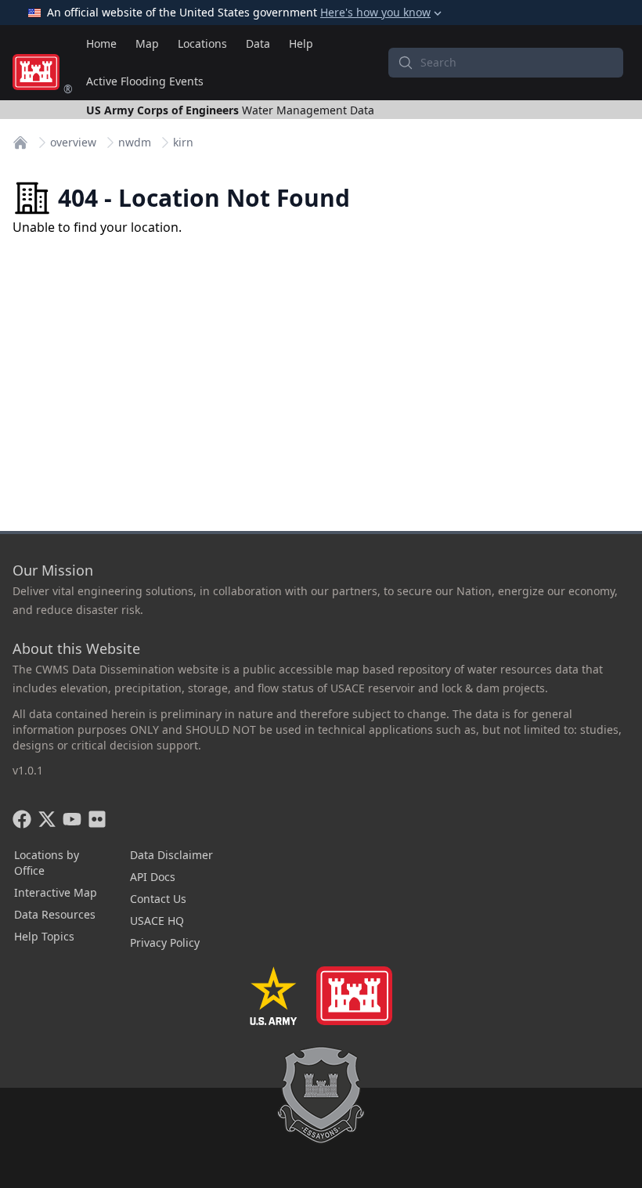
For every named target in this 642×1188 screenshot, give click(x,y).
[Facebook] (22, 819)
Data (258, 43)
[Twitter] (47, 819)
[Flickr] (97, 819)
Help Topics (44, 936)
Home (101, 43)
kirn (183, 142)
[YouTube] (72, 819)
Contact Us (158, 898)
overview (73, 142)
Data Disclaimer (171, 854)
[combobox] (505, 63)
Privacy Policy (165, 942)
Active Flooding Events (145, 81)
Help (301, 43)
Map (147, 43)
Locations (202, 43)
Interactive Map (55, 892)
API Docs (152, 876)
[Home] (20, 142)
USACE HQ (157, 920)
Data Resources (55, 914)
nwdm (134, 142)
